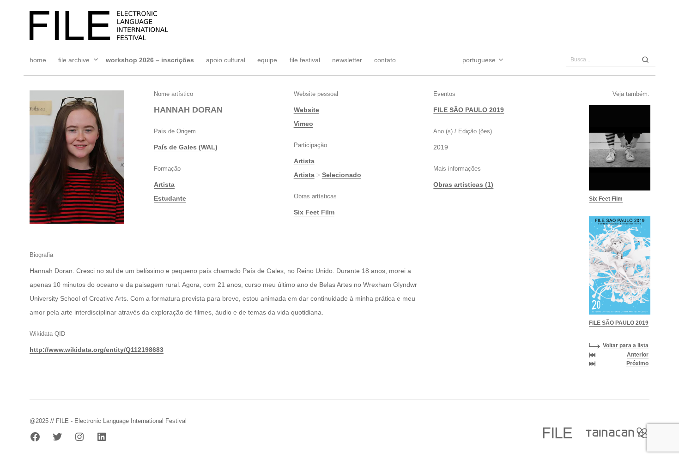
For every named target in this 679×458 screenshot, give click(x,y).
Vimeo (303, 123)
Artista (164, 184)
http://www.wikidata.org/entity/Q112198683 (97, 349)
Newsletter (347, 60)
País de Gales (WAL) (186, 147)
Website (306, 109)
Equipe (267, 60)
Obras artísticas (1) (463, 184)
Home (38, 60)
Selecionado (341, 174)
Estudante (170, 198)
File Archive (74, 60)
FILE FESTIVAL (305, 60)
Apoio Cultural (225, 60)
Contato (385, 60)
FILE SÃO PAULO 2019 (468, 109)
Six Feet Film (314, 212)
